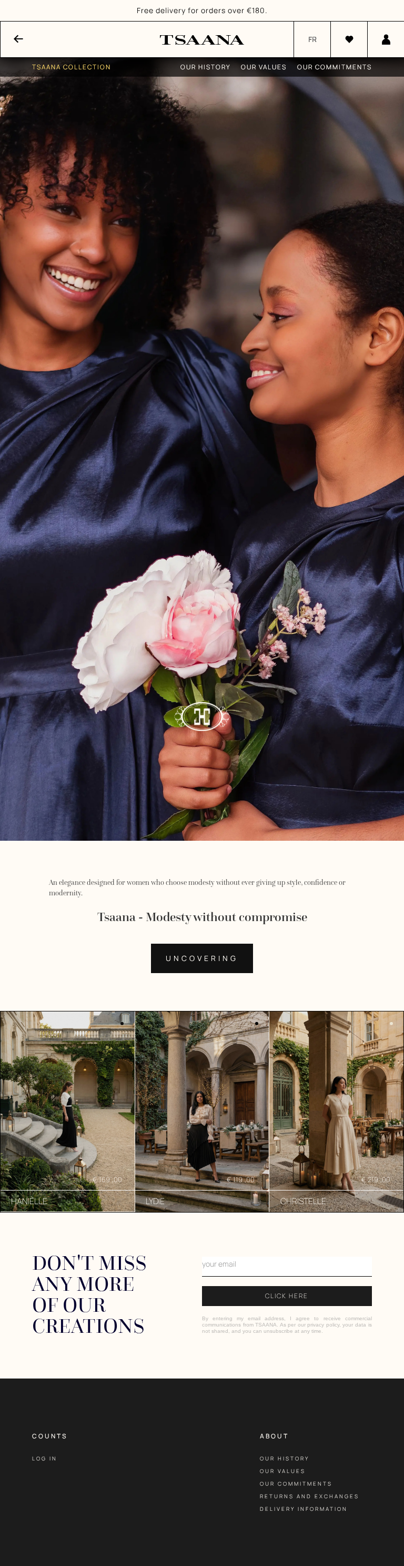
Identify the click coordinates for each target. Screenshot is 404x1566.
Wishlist (49, 1471)
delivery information (304, 1508)
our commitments (296, 1483)
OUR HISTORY (284, 1458)
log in (44, 1458)
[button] (383, 10)
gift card (279, 1546)
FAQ (267, 1521)
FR (312, 39)
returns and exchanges (309, 1496)
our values (283, 1471)
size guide (281, 1534)
